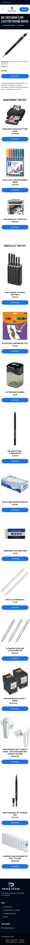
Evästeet (21, 940)
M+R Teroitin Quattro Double (15, 392)
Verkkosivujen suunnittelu (12, 910)
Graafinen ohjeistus (10, 913)
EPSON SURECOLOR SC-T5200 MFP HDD (15, 219)
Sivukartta (21, 942)
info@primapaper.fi (6, 2)
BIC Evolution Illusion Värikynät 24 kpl (15, 343)
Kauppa (24, 9)
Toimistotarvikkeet (9, 25)
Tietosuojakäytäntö (11, 942)
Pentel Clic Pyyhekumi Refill (15, 600)
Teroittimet (20, 25)
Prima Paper (8, 907)
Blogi (5, 917)
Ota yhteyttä (14, 940)
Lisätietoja (15, 76)
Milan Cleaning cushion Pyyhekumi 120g (15, 502)
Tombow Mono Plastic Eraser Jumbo (15, 551)
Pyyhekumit (4, 64)
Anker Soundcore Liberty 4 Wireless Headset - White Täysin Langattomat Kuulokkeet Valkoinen (15, 751)
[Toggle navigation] (3, 9)
